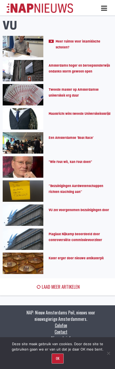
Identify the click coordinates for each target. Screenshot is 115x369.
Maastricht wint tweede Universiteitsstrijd (79, 113)
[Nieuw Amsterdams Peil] (40, 11)
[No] (108, 353)
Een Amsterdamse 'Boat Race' (71, 137)
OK (57, 358)
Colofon (61, 325)
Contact (61, 332)
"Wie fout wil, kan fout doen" (70, 161)
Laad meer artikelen (61, 286)
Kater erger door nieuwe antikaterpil (76, 258)
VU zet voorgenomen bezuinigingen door (79, 210)
